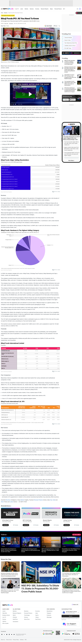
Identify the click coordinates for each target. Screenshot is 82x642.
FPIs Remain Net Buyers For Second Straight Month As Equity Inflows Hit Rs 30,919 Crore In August (71, 591)
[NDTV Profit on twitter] (4, 634)
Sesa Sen (6, 23)
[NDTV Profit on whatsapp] (14, 634)
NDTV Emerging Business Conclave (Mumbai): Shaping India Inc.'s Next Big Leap (50, 550)
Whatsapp (49, 617)
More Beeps (71, 160)
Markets (26, 8)
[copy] (59, 25)
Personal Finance (58, 8)
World (14, 615)
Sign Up (70, 616)
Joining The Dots (67, 520)
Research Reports (44, 8)
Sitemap (22, 639)
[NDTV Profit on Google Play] (66, 633)
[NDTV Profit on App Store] (76, 633)
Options (4, 621)
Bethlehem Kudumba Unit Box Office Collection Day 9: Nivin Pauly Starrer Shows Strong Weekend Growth (9, 575)
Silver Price (27, 619)
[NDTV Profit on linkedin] (9, 634)
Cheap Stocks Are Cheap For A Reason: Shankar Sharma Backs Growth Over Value (8, 550)
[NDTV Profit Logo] (7, 604)
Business (32, 8)
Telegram (49, 613)
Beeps (51, 8)
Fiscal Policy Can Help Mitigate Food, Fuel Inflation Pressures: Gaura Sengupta (71, 550)
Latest (21, 8)
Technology (27, 615)
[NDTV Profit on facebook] (2, 634)
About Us (3, 639)
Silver (2, 501)
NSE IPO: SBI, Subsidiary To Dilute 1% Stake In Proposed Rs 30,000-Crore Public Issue (40, 588)
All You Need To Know (7, 520)
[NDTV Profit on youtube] (12, 634)
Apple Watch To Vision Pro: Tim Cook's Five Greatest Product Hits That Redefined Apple (10, 591)
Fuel (51, 500)
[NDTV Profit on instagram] (7, 634)
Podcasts (49, 615)
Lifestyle (15, 617)
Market (22, 500)
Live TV (17, 8)
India (36, 613)
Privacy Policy (16, 639)
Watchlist (4, 613)
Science (26, 617)
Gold (54, 500)
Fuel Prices (38, 619)
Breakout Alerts (6, 615)
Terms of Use (9, 639)
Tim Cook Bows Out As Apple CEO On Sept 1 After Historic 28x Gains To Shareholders (71, 575)
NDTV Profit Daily (27, 520)
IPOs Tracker (5, 623)
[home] (8, 8)
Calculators (15, 621)
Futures (4, 619)
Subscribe (5, 525)
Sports (37, 615)
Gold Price (15, 619)
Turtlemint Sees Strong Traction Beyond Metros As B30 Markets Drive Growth (30, 550)
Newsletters (49, 611)
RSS (26, 639)
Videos (37, 617)
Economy (37, 8)
